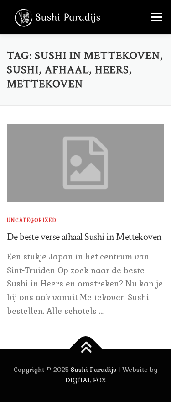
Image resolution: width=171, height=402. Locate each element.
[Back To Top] (85, 348)
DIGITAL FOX (85, 380)
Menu (156, 17)
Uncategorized (32, 220)
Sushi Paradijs (93, 369)
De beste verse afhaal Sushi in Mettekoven (84, 236)
